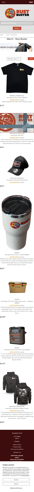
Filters (31, 58)
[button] (13, 100)
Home (1, 34)
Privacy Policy (25, 475)
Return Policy (17, 444)
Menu (3, 2)
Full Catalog (17, 436)
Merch (17, 438)
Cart (31, 2)
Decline (16, 484)
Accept (16, 479)
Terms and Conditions (17, 449)
